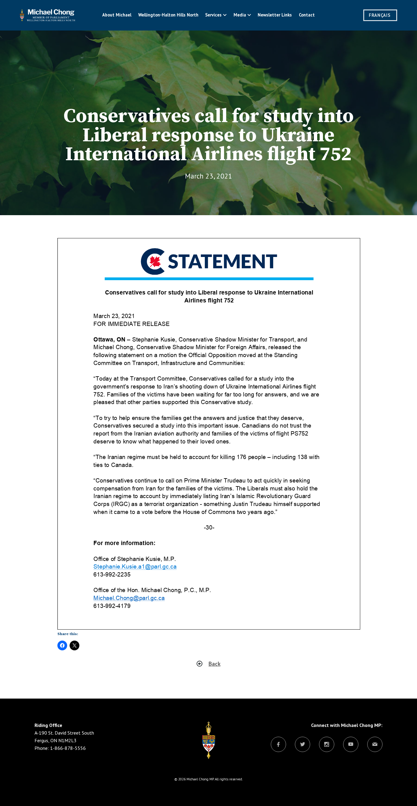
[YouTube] (350, 745)
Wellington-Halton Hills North (168, 15)
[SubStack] (375, 745)
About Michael (116, 15)
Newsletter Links (275, 15)
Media (240, 15)
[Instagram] (326, 745)
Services (213, 15)
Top (402, 791)
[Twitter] (302, 745)
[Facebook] (278, 745)
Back (214, 663)
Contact (307, 15)
